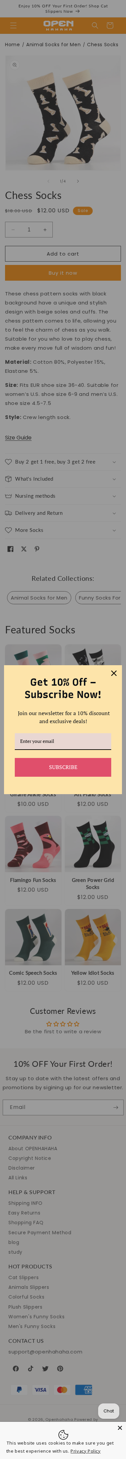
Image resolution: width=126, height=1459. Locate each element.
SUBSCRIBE (63, 767)
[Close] (120, 1428)
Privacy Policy (85, 1451)
